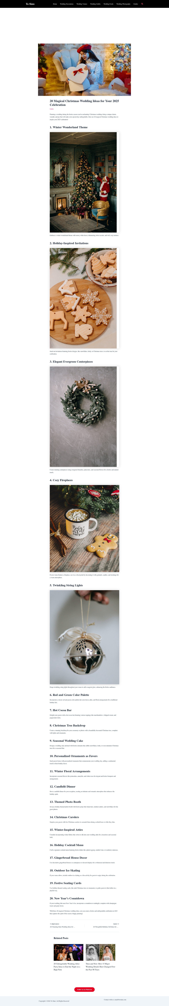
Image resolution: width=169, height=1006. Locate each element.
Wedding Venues (82, 4)
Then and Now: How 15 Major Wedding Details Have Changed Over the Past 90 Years (100, 966)
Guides (135, 4)
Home (55, 4)
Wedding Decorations (66, 4)
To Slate (30, 4)
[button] (142, 4)
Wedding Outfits (95, 4)
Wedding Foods (108, 4)
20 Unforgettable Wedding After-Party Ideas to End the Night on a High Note (67, 966)
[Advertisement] (84, 22)
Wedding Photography (123, 4)
